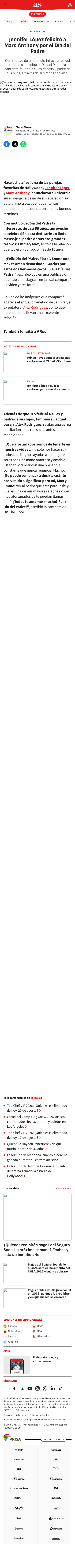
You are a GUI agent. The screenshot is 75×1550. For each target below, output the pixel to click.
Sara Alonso (24, 127)
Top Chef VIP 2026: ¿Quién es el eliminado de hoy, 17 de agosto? (37, 1135)
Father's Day (37, 31)
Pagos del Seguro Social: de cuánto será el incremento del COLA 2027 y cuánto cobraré (49, 1268)
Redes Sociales (42, 21)
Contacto (8, 1415)
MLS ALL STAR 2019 (38, 353)
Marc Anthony (17, 193)
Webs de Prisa (56, 1439)
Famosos (60, 21)
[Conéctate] (70, 5)
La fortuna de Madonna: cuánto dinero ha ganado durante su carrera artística (37, 1157)
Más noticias (62, 1188)
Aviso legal (21, 1415)
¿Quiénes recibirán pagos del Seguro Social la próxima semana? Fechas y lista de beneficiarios (36, 1249)
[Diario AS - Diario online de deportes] (37, 5)
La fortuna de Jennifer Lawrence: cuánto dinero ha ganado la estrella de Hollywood (36, 1171)
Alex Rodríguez (35, 307)
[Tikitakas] (37, 14)
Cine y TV (10, 21)
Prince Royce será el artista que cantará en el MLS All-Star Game (49, 359)
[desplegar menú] (5, 4)
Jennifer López (57, 188)
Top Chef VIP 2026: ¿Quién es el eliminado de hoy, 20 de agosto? (37, 1108)
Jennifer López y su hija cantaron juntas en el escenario (48, 387)
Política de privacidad (40, 1415)
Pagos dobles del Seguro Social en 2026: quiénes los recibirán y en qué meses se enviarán (49, 1293)
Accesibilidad (59, 1419)
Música (24, 21)
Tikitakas (36, 1098)
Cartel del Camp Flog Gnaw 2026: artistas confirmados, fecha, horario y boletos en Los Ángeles (36, 1121)
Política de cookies (12, 1419)
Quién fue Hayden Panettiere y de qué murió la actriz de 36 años (34, 1146)
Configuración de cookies (37, 1419)
